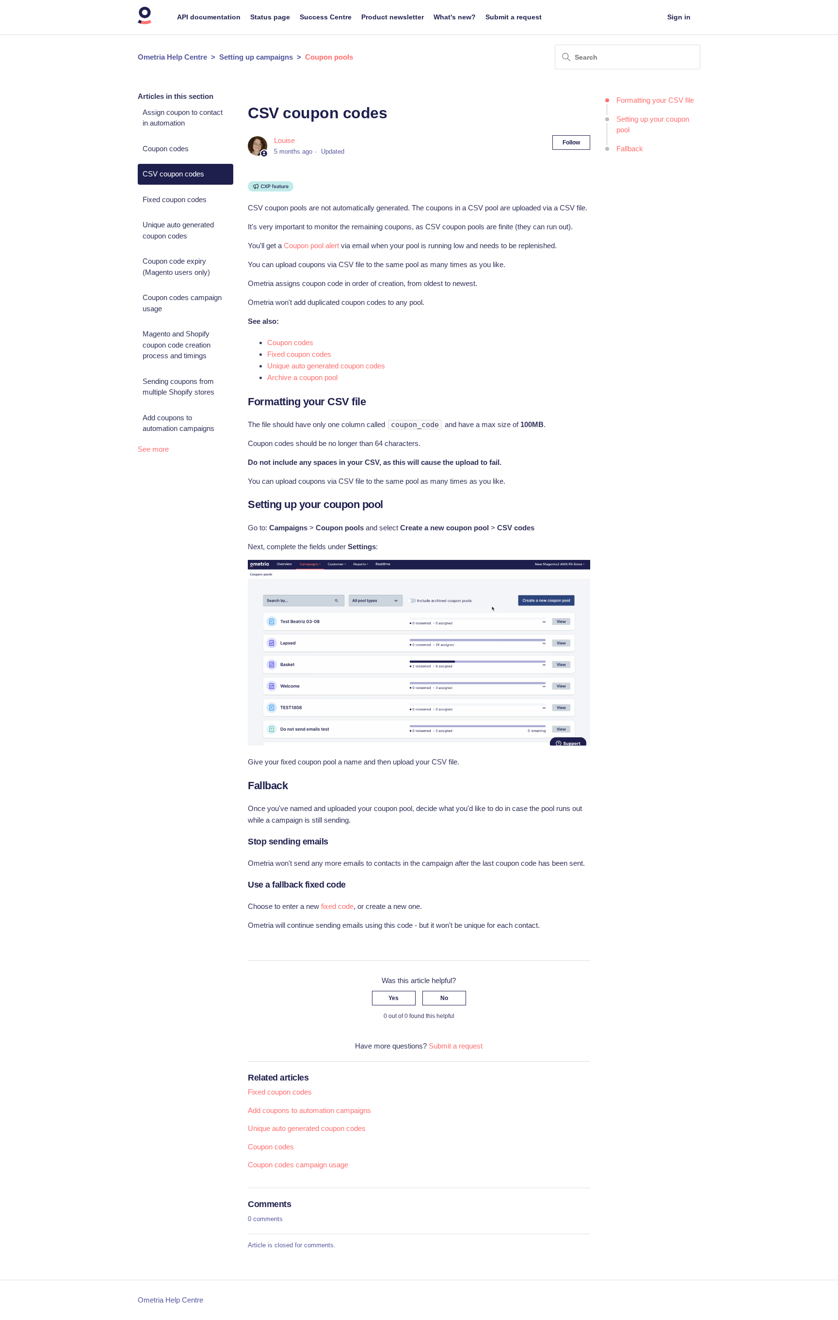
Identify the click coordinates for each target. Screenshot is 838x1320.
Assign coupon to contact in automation (183, 117)
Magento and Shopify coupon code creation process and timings (176, 345)
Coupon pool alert (311, 245)
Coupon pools (329, 57)
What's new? (455, 17)
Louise (284, 140)
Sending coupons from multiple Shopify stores (178, 387)
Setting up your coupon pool (652, 124)
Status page (270, 17)
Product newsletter (392, 17)
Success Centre (326, 17)
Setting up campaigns (256, 57)
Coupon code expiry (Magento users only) (176, 266)
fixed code (337, 906)
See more (153, 449)
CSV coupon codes (173, 174)
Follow (571, 142)
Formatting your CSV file (655, 100)
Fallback (629, 148)
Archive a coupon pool (302, 377)
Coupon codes (166, 148)
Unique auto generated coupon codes (178, 230)
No (444, 998)
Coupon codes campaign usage (182, 303)
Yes (393, 998)
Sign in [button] (679, 17)
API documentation (209, 17)
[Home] (145, 22)
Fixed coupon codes (175, 199)
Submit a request (513, 17)
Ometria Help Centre (172, 57)
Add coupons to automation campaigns (178, 423)
